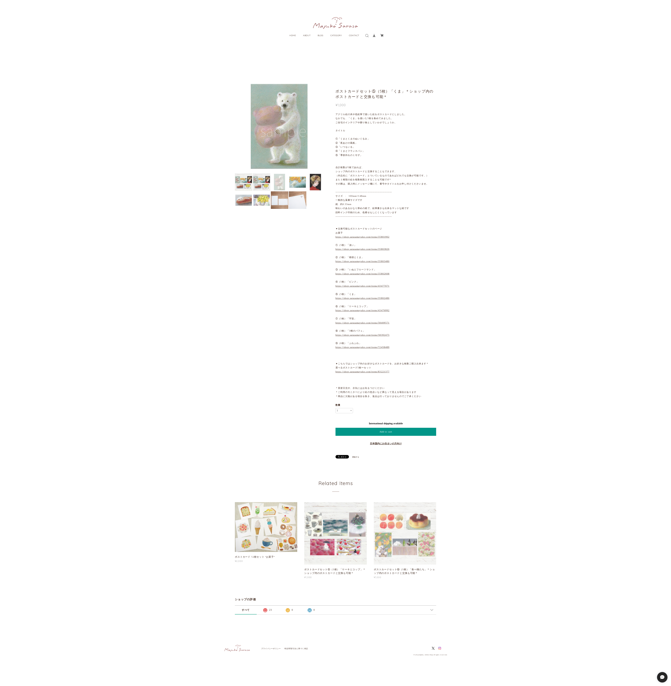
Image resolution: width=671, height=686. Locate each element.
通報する (355, 457)
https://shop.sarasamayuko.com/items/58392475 (362, 335)
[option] (290, 126)
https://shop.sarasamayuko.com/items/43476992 (362, 310)
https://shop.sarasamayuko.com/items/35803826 (362, 249)
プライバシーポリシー (271, 649)
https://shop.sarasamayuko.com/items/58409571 (362, 322)
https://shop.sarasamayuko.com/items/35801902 (362, 237)
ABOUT (307, 35)
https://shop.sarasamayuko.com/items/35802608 (362, 273)
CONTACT (354, 35)
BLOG (320, 35)
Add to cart (386, 431)
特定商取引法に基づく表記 (296, 649)
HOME (292, 35)
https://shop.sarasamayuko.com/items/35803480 (362, 261)
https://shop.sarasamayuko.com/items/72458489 (362, 347)
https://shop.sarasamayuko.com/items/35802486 (362, 298)
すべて (246, 610)
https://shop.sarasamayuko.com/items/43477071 (362, 286)
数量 (338, 405)
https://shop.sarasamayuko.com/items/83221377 (362, 371)
